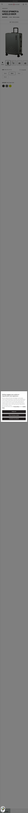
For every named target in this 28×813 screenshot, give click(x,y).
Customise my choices (14, 418)
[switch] (3, 811)
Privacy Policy (16, 406)
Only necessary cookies (14, 415)
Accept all (14, 411)
